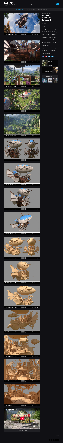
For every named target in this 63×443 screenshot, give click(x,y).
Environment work (20, 9)
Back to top (31, 440)
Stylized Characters (31, 9)
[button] (56, 435)
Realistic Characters (42, 9)
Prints (39, 4)
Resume (35, 4)
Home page (29, 4)
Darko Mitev (9, 3)
